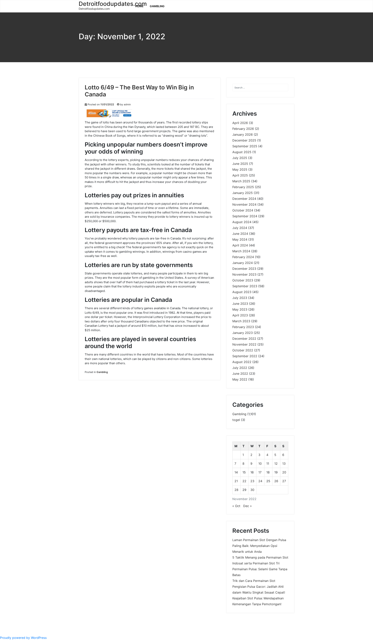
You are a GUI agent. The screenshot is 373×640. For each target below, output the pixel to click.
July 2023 (239, 298)
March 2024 (241, 251)
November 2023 (244, 274)
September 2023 (244, 286)
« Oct (236, 506)
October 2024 (242, 210)
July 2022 (239, 368)
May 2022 (239, 379)
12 (276, 463)
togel (236, 420)
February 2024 (243, 257)
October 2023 (242, 280)
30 (252, 490)
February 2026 (243, 129)
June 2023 (240, 304)
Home (139, 6)
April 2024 (240, 245)
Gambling (157, 6)
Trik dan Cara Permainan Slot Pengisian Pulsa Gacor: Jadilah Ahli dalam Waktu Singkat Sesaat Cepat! (258, 586)
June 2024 (240, 234)
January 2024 (242, 263)
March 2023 (241, 321)
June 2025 (240, 164)
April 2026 (240, 123)
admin (127, 104)
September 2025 (244, 146)
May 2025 (239, 169)
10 (260, 463)
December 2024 (244, 199)
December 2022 (244, 339)
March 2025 (241, 181)
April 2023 (240, 315)
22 (244, 481)
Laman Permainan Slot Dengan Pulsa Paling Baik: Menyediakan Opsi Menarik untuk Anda (259, 546)
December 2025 (244, 140)
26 (276, 481)
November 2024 (244, 204)
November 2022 (244, 344)
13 (284, 463)
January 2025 (242, 193)
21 (236, 481)
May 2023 (239, 309)
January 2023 (242, 333)
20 (284, 472)
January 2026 (242, 134)
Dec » (247, 506)
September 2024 (244, 216)
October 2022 (242, 350)
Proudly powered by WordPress (23, 638)
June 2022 (240, 373)
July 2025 (239, 158)
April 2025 (240, 175)
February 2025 (243, 187)
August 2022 (241, 362)
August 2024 (241, 222)
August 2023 (241, 292)
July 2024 (239, 228)
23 (252, 481)
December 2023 (244, 269)
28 (236, 490)
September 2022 (244, 356)
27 (284, 481)
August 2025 (241, 152)
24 (260, 481)
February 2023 (243, 327)
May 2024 (239, 239)
